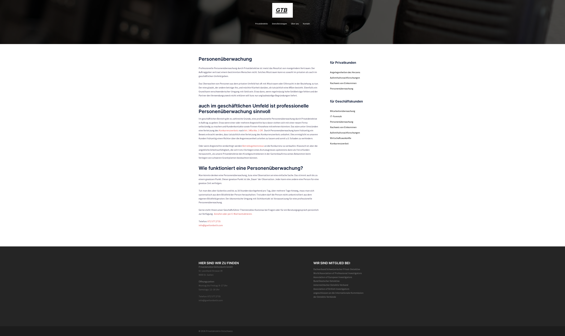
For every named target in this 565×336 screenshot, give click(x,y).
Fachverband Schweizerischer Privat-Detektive (336, 269)
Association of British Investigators (331, 288)
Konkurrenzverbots (229, 130)
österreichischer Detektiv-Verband (330, 284)
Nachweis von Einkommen (343, 83)
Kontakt (306, 23)
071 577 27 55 (214, 221)
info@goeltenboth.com (211, 225)
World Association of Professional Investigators (337, 273)
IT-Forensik (336, 116)
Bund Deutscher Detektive (326, 280)
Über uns (295, 23)
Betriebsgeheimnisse (253, 145)
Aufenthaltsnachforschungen (345, 77)
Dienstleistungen (279, 23)
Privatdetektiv (261, 23)
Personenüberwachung (341, 88)
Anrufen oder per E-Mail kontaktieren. (233, 213)
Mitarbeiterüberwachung (342, 111)
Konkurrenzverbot (339, 143)
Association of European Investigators (332, 277)
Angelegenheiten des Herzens (345, 72)
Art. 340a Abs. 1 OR (253, 130)
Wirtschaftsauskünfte (340, 138)
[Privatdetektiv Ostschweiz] (282, 11)
